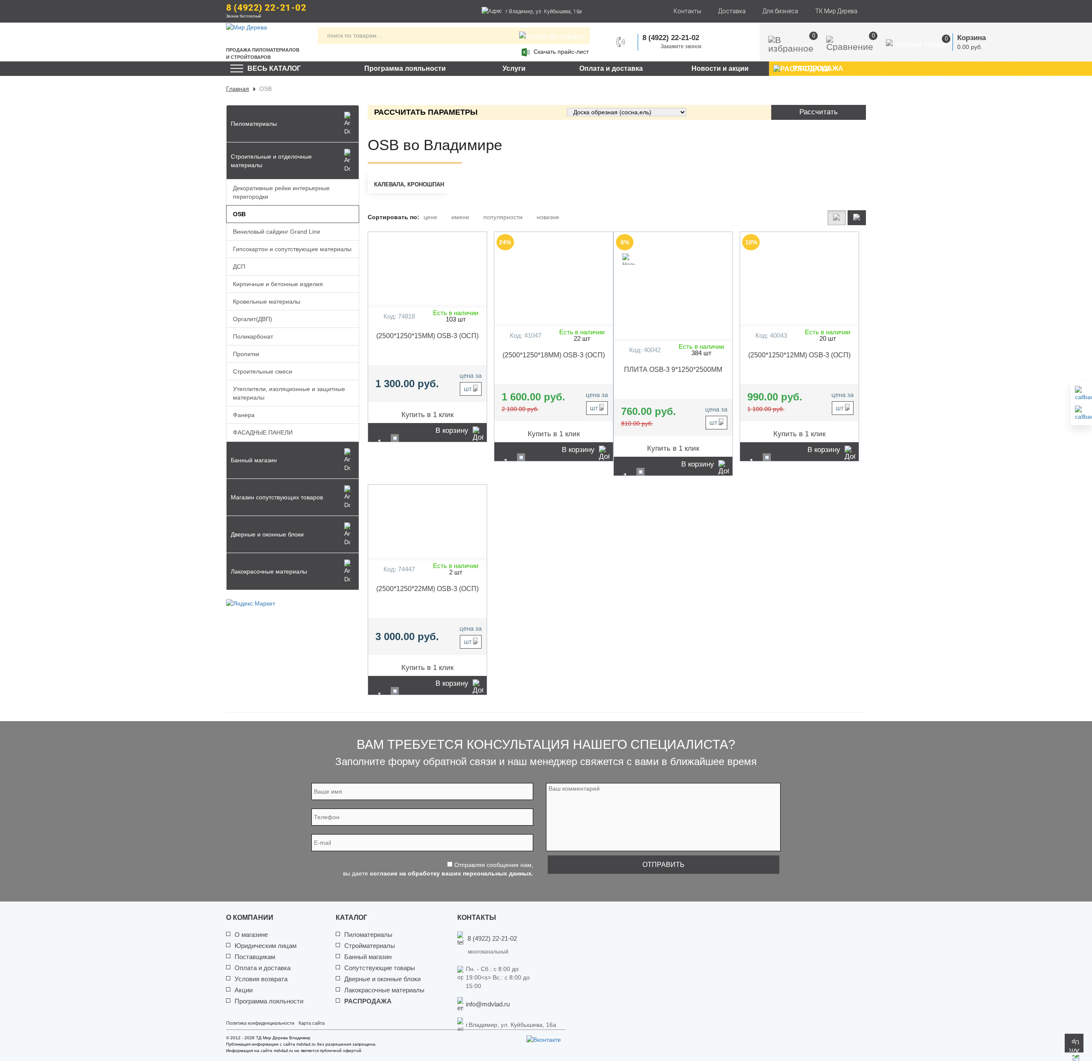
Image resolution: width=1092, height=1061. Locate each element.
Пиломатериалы (368, 934)
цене (430, 217)
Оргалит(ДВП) (252, 319)
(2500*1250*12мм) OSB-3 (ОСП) (799, 355)
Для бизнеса (780, 11)
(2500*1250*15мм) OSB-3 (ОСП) (427, 335)
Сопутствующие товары (379, 967)
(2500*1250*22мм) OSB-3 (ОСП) (427, 588)
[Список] (837, 217)
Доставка (732, 11)
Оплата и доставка (611, 68)
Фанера (244, 415)
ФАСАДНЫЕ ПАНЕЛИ (263, 432)
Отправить (663, 864)
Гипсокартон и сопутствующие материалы (292, 249)
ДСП (239, 266)
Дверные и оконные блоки (382, 979)
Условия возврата (261, 979)
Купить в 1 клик (427, 415)
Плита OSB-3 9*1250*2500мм (673, 369)
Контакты (687, 11)
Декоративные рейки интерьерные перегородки (281, 192)
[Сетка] (857, 217)
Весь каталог (274, 68)
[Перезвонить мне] (1081, 393)
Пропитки (246, 354)
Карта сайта (312, 1023)
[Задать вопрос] (1081, 413)
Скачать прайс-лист (561, 51)
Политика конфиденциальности (260, 1023)
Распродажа (368, 1001)
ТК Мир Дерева (836, 11)
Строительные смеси (262, 371)
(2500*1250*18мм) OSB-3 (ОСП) (553, 355)
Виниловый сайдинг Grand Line (276, 231)
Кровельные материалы (266, 301)
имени (460, 217)
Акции (244, 990)
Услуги (514, 68)
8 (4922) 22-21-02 (266, 7)
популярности (503, 217)
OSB (239, 214)
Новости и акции (720, 68)
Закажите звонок (681, 46)
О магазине (251, 934)
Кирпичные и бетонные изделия (278, 284)
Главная (237, 88)
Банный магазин (368, 956)
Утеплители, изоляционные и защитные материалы (289, 393)
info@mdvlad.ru (488, 1004)
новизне (548, 217)
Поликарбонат (253, 336)
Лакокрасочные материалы (384, 990)
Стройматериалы (369, 945)
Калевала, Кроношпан (409, 184)
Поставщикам (255, 956)
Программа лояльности (405, 68)
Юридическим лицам (265, 945)
